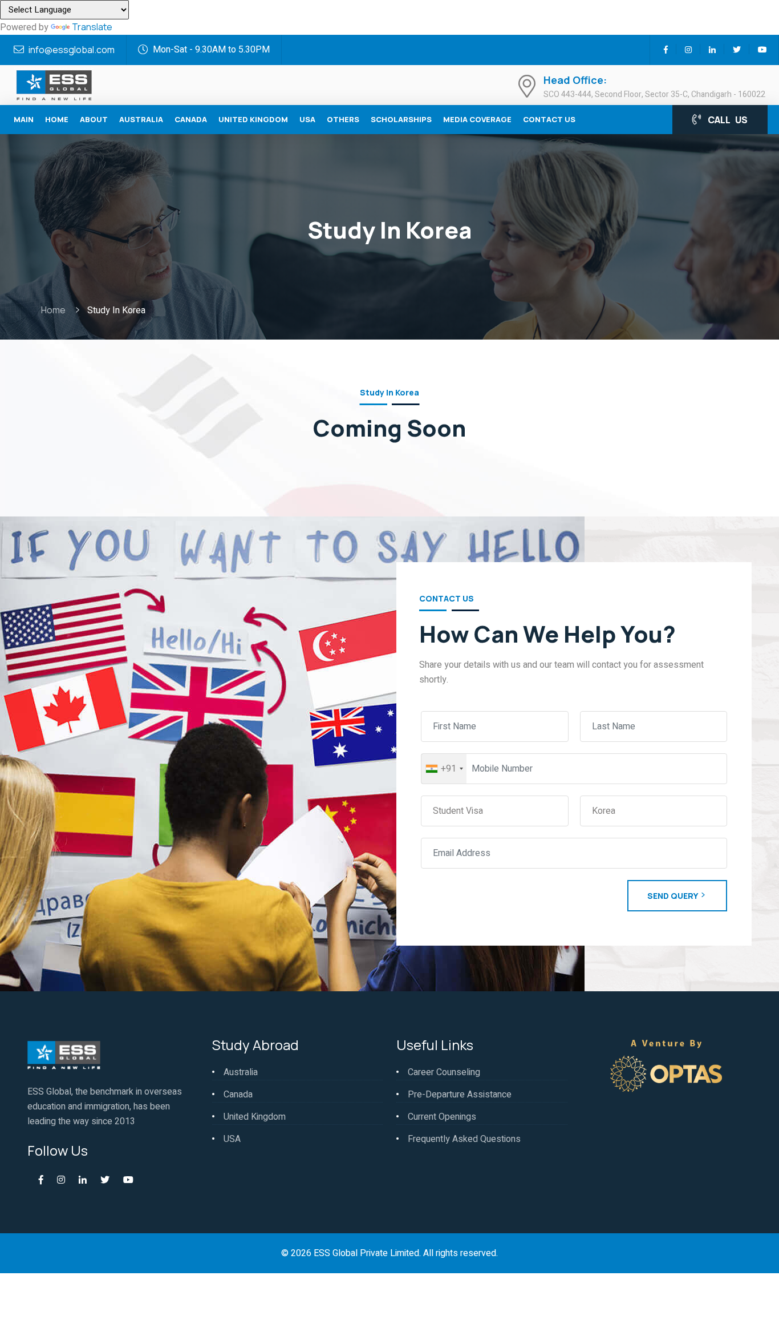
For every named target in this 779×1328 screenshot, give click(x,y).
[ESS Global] (54, 84)
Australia (141, 119)
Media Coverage (477, 119)
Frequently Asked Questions (464, 1139)
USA (307, 119)
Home (56, 119)
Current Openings (442, 1117)
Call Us (727, 120)
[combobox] (443, 769)
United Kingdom (253, 119)
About (94, 119)
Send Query (672, 895)
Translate (92, 27)
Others (343, 119)
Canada (191, 119)
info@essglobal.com (72, 49)
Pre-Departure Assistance (460, 1094)
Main (24, 119)
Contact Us (549, 119)
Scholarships (401, 119)
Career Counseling (444, 1072)
